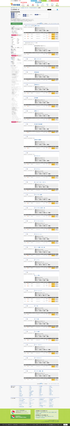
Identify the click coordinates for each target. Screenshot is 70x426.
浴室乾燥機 (51, 399)
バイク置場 (14, 112)
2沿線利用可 (14, 115)
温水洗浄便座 (22, 400)
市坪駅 (40, 413)
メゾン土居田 (37, 331)
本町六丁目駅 (48, 412)
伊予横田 (21, 387)
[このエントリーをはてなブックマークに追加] (57, 9)
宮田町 (41, 391)
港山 (40, 393)
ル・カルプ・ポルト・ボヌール (40, 182)
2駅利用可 (14, 114)
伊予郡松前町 (42, 417)
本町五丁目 (41, 394)
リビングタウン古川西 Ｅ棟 (40, 207)
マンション (17, 25)
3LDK (18, 42)
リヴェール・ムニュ (38, 234)
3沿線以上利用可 (15, 117)
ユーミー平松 (37, 275)
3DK (12, 42)
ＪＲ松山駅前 (32, 391)
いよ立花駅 (41, 412)
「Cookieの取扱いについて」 (52, 424)
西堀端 (21, 391)
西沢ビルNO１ (37, 25)
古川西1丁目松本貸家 (38, 124)
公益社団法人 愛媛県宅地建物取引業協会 (21, 417)
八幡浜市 (45, 416)
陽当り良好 (14, 113)
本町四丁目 (31, 394)
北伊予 (51, 386)
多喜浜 (21, 386)
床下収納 (51, 400)
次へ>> (56, 23)
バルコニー (21, 405)
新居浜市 (39, 416)
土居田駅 (52, 412)
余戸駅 (55, 412)
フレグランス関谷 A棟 (39, 371)
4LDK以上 (13, 44)
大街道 (51, 392)
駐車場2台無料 (14, 110)
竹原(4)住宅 (37, 72)
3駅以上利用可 (14, 116)
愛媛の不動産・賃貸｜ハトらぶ (15, 7)
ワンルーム (13, 38)
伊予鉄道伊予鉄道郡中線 (33, 7)
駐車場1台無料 (14, 109)
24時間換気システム (15, 107)
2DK (18, 40)
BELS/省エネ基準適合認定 (16, 118)
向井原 (31, 387)
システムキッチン (42, 398)
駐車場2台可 (14, 108)
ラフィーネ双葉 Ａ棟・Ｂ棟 (40, 247)
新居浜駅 (37, 412)
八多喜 (41, 387)
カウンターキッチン (52, 398)
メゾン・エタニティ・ (39, 344)
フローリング (51, 404)
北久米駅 (37, 413)
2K (12, 40)
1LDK (18, 39)
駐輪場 (13, 111)
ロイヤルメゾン (37, 155)
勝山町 (41, 392)
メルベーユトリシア (38, 290)
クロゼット (31, 400)
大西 (30, 386)
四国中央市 (49, 416)
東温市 (43, 416)
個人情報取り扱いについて (55, 420)
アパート (13, 25)
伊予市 (52, 416)
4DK (18, 43)
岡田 (50, 388)
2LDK (13, 41)
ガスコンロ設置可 (22, 399)
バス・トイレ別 (32, 399)
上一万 (21, 392)
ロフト (41, 404)
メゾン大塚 (37, 319)
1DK (12, 39)
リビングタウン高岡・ (39, 194)
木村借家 (36, 97)
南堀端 (31, 393)
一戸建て (13, 26)
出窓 (30, 404)
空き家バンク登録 (15, 119)
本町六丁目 (51, 391)
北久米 (31, 388)
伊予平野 (51, 387)
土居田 (41, 388)
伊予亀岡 (41, 386)
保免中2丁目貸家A (38, 139)
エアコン (31, 398)
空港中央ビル (37, 84)
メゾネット (14, 106)
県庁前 (21, 393)
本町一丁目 (21, 394)
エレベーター (22, 398)
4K (12, 43)
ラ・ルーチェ (37, 259)
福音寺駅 (44, 412)
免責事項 (50, 420)
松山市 (37, 416)
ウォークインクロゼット (43, 400)
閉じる (65, 424)
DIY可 (13, 102)
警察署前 (31, 392)
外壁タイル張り (15, 105)
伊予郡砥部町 (38, 417)
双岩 (20, 388)
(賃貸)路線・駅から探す (24, 7)
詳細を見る (53, 34)
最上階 (21, 404)
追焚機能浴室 (42, 399)
